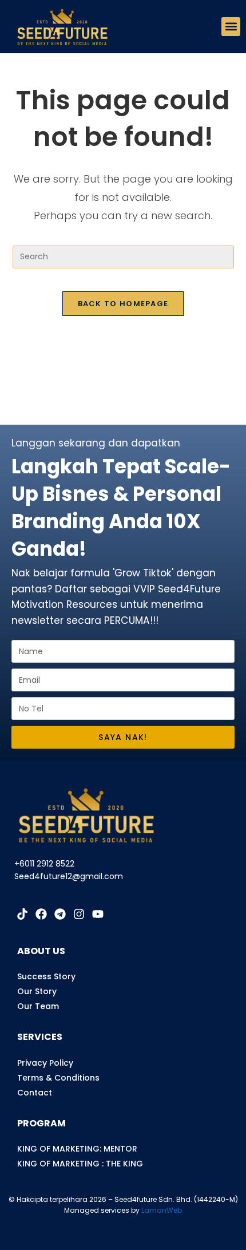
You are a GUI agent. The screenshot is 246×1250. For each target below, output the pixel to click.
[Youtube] (98, 914)
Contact (34, 1092)
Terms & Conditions (58, 1077)
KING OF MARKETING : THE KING (80, 1163)
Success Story (46, 976)
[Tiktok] (22, 914)
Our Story (37, 991)
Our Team (38, 1006)
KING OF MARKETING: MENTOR (77, 1148)
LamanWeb (161, 1210)
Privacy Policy (45, 1063)
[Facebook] (41, 914)
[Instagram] (79, 914)
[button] (230, 26)
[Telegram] (60, 914)
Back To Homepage (123, 303)
